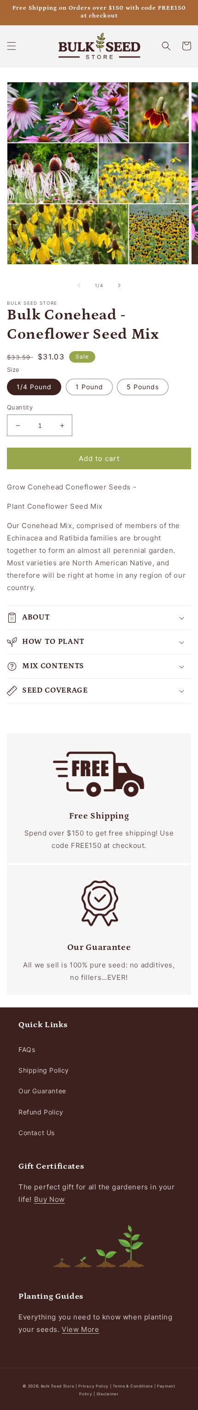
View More (80, 1329)
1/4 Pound (34, 387)
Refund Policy (41, 1112)
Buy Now (49, 1199)
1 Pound (89, 387)
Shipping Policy (43, 1070)
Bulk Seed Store (58, 1386)
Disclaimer (108, 1394)
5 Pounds (143, 387)
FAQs (26, 1049)
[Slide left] (79, 285)
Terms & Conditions (133, 1386)
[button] (11, 46)
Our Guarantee (42, 1091)
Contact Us (36, 1133)
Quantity (20, 407)
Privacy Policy (94, 1386)
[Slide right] (119, 285)
